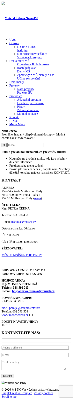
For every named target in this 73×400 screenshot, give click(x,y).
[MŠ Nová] (20, 18)
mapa (37, 198)
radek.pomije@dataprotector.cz (21, 308)
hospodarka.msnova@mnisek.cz (33, 291)
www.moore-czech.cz (15, 315)
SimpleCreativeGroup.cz (17, 393)
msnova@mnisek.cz (23, 221)
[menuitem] (40, 40)
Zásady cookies (43, 393)
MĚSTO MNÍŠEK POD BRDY (22, 255)
